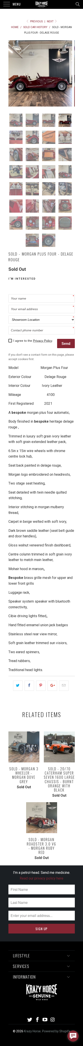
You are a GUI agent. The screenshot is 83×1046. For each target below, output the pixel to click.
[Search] (77, 4)
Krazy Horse (32, 1031)
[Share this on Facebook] (29, 686)
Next (50, 21)
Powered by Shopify (56, 1031)
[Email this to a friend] (64, 686)
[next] (70, 73)
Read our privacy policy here (41, 878)
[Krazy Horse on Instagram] (53, 1020)
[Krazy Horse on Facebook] (37, 1020)
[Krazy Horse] (41, 4)
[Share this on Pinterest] (41, 686)
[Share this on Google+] (52, 686)
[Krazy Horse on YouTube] (45, 1020)
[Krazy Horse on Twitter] (30, 1020)
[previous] (12, 73)
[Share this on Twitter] (18, 686)
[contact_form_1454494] (73, 1036)
